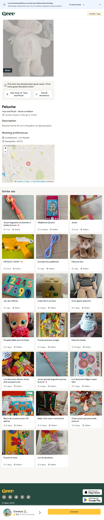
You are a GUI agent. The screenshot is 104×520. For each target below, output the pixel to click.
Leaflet (19, 181)
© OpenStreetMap (38, 181)
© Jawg (27, 181)
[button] (5, 148)
